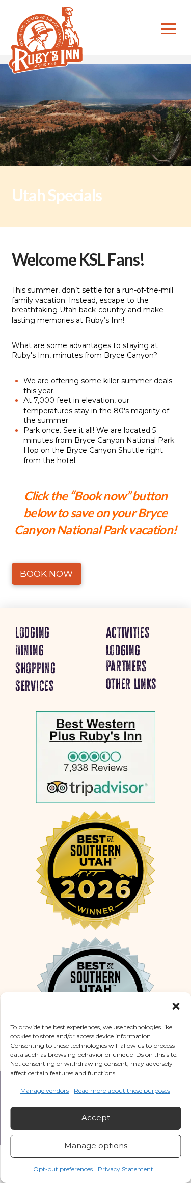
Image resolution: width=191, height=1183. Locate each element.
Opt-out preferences (63, 1169)
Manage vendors (44, 1090)
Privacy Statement (125, 1169)
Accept (95, 1117)
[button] (176, 1006)
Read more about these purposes (122, 1090)
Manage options (95, 1145)
